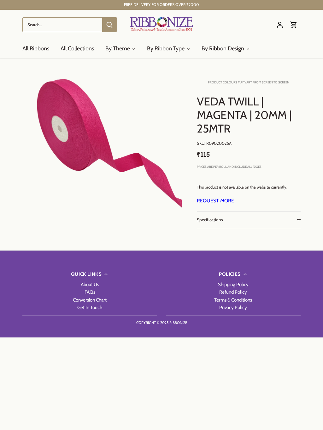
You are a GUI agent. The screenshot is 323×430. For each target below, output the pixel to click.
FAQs (90, 292)
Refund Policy (233, 292)
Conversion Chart (90, 300)
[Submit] (109, 25)
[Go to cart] (293, 24)
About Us (90, 284)
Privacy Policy (233, 307)
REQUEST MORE (215, 201)
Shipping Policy (233, 284)
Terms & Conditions (233, 300)
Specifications (210, 219)
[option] (102, 142)
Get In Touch (89, 307)
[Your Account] (280, 24)
